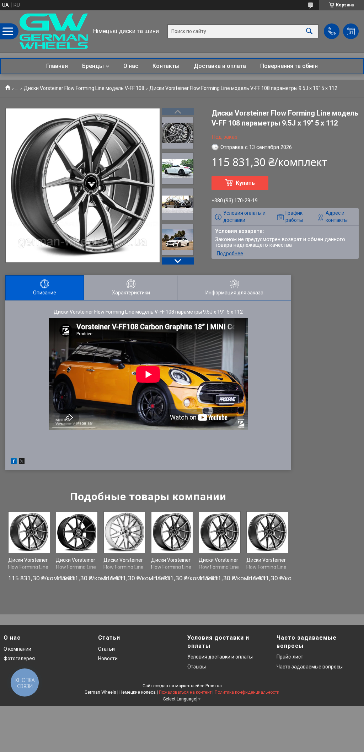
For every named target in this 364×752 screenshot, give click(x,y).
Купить (245, 183)
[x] (22, 462)
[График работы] (351, 31)
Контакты (166, 66)
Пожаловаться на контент (185, 692)
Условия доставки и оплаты (220, 657)
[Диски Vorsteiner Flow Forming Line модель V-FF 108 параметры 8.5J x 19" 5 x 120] (29, 532)
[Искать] (309, 31)
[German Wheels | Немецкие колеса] (54, 31)
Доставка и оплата (220, 66)
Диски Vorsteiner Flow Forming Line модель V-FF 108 (84, 88)
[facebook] (14, 462)
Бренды (93, 66)
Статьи (106, 649)
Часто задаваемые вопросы (310, 667)
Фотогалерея (19, 658)
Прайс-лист (290, 657)
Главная (57, 66)
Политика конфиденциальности (247, 692)
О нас (130, 66)
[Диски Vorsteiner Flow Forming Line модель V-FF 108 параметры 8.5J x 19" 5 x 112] (220, 532)
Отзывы (196, 667)
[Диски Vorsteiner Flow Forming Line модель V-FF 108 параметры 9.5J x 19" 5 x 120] (172, 532)
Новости (108, 658)
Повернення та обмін (289, 66)
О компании (17, 649)
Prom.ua (213, 685)
